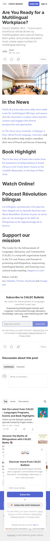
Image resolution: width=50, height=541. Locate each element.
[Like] (5, 59)
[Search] (45, 401)
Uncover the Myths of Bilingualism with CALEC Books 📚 (16, 439)
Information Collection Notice (30, 333)
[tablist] (14, 367)
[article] (25, 419)
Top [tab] (5, 401)
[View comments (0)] (11, 59)
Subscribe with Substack (27, 505)
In (3, 131)
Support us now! (35, 270)
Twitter (20, 281)
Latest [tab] (13, 401)
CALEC (11, 50)
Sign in (44, 4)
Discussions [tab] (23, 401)
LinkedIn (10, 281)
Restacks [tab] (21, 367)
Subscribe (34, 4)
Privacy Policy (33, 517)
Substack (11, 535)
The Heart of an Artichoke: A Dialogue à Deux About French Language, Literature (23, 133)
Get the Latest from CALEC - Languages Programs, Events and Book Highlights (18, 412)
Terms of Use (38, 330)
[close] (42, 449)
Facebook (30, 281)
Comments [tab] (9, 367)
